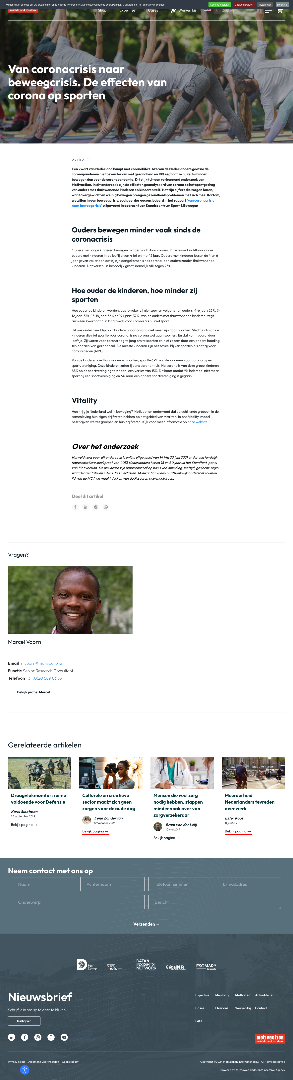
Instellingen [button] (265, 4)
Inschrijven (24, 1021)
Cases (199, 1008)
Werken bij (243, 1008)
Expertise (202, 995)
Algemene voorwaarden (43, 1061)
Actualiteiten (264, 995)
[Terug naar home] (23, 10)
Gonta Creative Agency (270, 1070)
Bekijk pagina (22, 824)
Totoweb (243, 1070)
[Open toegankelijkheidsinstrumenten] (24, 1070)
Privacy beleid (16, 1061)
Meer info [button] (282, 4)
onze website (197, 422)
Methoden (242, 995)
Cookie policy (70, 1061)
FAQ (198, 1021)
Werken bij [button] (187, 10)
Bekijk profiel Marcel (33, 692)
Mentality (222, 995)
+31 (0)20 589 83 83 (44, 678)
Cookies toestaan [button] (219, 4)
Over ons (221, 1008)
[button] (268, 10)
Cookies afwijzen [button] (244, 4)
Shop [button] (102, 10)
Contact (261, 1008)
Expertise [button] (127, 10)
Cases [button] (153, 10)
